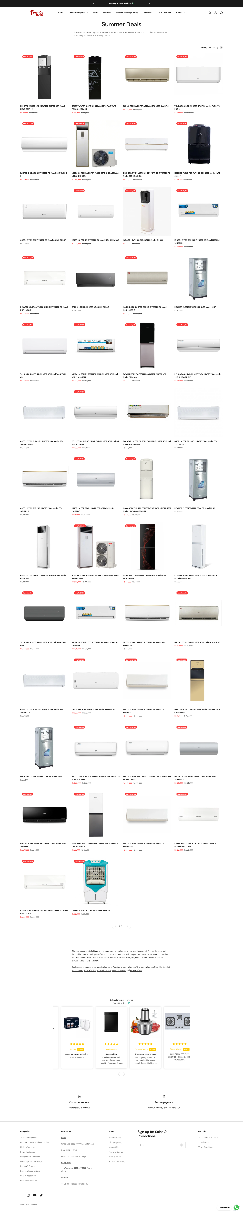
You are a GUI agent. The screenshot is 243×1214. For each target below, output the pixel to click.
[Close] (236, 1174)
